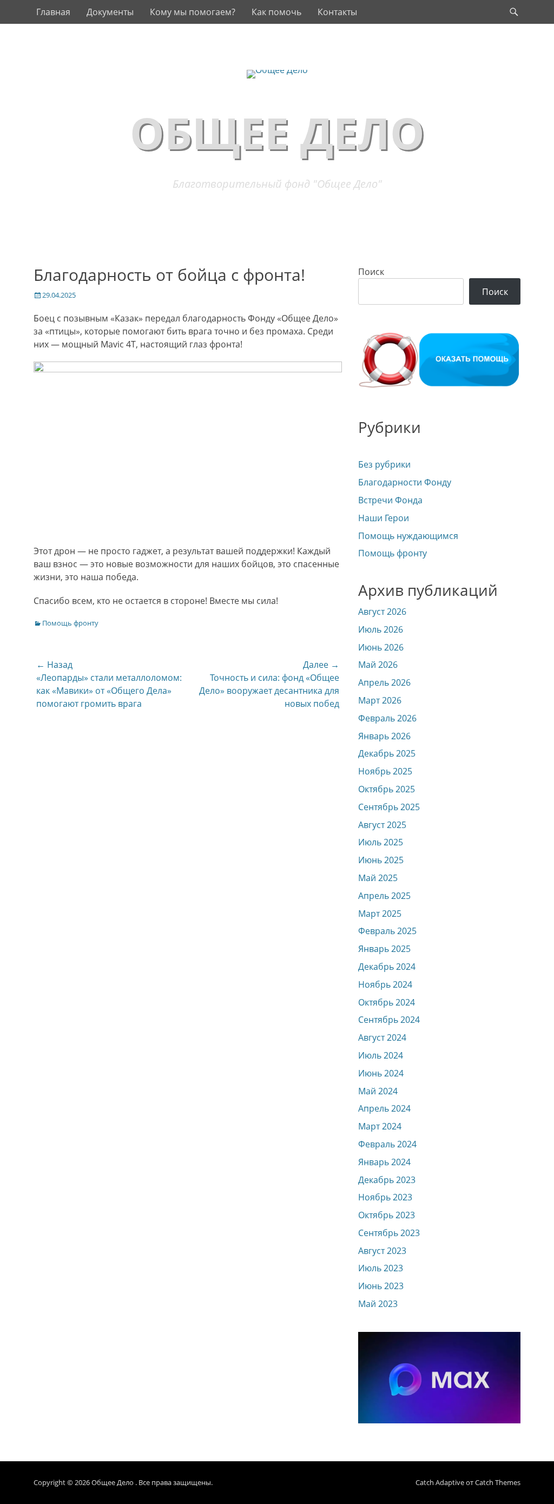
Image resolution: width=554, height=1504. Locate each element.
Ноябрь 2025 (385, 771)
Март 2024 (379, 1126)
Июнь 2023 (381, 1286)
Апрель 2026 (384, 682)
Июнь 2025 (381, 860)
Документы (110, 12)
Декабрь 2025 (387, 753)
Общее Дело (277, 132)
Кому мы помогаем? (192, 12)
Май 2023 (378, 1304)
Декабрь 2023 (387, 1180)
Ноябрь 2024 (385, 984)
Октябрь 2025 (386, 789)
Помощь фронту (70, 623)
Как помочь (276, 12)
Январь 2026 (384, 736)
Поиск (371, 272)
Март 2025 (379, 914)
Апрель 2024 (384, 1108)
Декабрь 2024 (387, 967)
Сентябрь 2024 (389, 1020)
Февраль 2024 (387, 1144)
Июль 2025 (380, 842)
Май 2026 (378, 665)
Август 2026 (382, 612)
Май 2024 (378, 1091)
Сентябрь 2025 (389, 807)
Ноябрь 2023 (385, 1197)
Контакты (337, 12)
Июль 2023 (380, 1268)
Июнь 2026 (381, 647)
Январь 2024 (384, 1162)
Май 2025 (378, 878)
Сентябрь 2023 (389, 1233)
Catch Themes (497, 1482)
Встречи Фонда (390, 500)
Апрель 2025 (384, 896)
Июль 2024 (380, 1055)
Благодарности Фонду (404, 482)
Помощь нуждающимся (408, 536)
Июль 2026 (380, 629)
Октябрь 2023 (386, 1215)
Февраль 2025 (387, 931)
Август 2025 (382, 825)
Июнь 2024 (381, 1073)
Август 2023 (382, 1251)
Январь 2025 (384, 949)
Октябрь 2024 (386, 1002)
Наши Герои (383, 518)
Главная (53, 12)
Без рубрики (384, 464)
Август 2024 (382, 1037)
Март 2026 (379, 700)
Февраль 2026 (387, 718)
